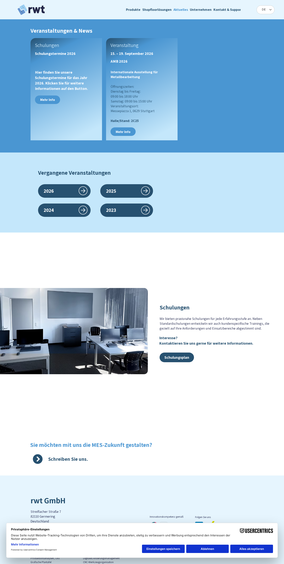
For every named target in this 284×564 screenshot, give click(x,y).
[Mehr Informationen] (83, 191)
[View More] (145, 191)
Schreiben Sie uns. (68, 459)
